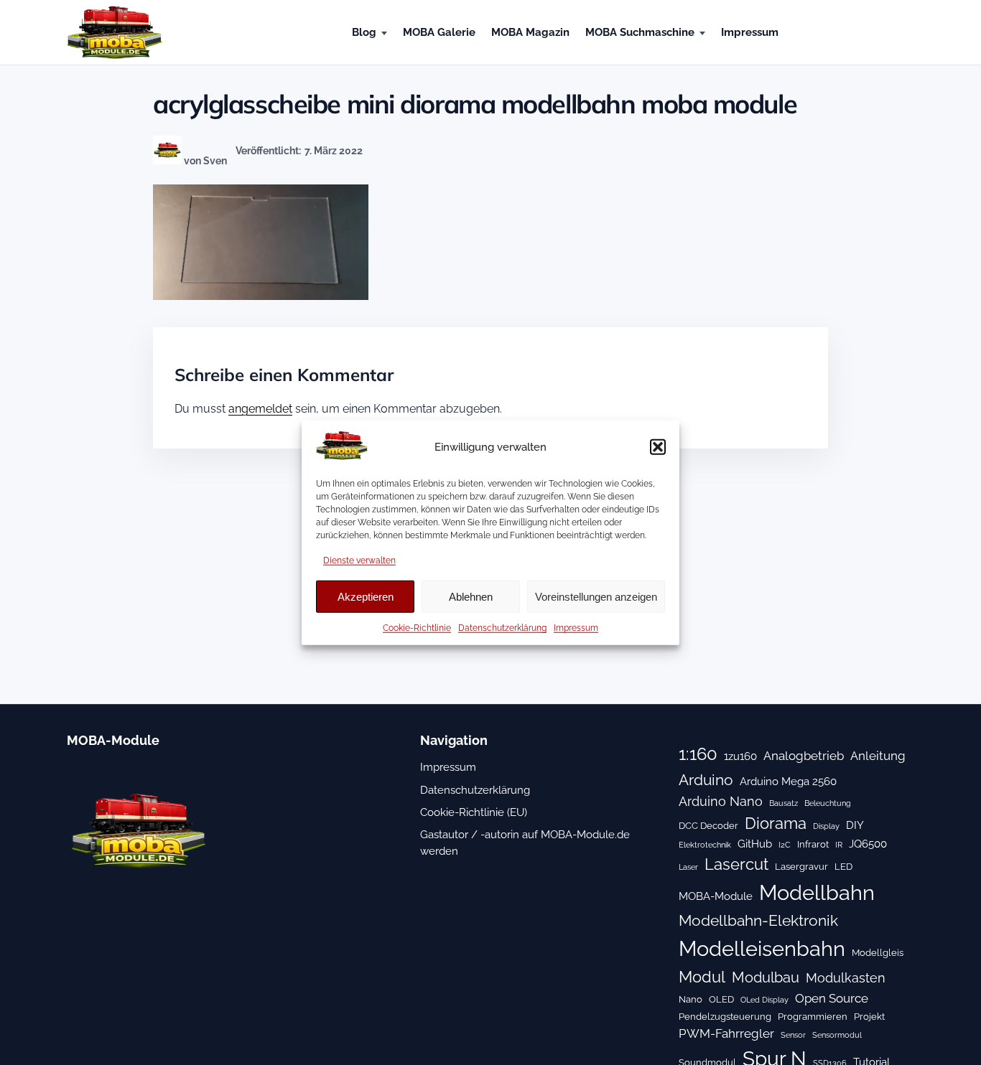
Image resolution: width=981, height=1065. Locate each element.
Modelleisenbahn (762, 948)
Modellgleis (877, 952)
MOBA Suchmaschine (639, 32)
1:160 (698, 754)
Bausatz (783, 803)
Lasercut (736, 864)
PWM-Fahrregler (726, 1033)
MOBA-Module (716, 896)
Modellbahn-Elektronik (758, 920)
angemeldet (260, 409)
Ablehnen (471, 597)
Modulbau (765, 977)
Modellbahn (817, 893)
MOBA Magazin (530, 32)
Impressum (576, 628)
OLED (721, 999)
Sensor (793, 1035)
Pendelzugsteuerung (725, 1016)
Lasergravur (801, 866)
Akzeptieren (366, 597)
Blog (364, 32)
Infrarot (813, 844)
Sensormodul (837, 1035)
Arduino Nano (721, 801)
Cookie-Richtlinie (417, 628)
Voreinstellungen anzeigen (596, 597)
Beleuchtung (827, 803)
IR (838, 844)
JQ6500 (868, 844)
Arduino (706, 780)
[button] (658, 447)
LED (843, 866)
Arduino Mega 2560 (788, 781)
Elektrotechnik (705, 844)
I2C (784, 844)
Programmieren (812, 1016)
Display (826, 826)
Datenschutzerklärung (502, 628)
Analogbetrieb (803, 756)
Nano (690, 999)
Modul (702, 976)
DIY (855, 825)
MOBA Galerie (439, 32)
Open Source (831, 998)
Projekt (869, 1016)
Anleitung (878, 756)
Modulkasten (845, 977)
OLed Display (764, 999)
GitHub (755, 844)
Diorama (775, 823)
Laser (688, 867)
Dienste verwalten (359, 560)
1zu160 (740, 756)
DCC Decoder (708, 825)
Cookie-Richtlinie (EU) (473, 812)
